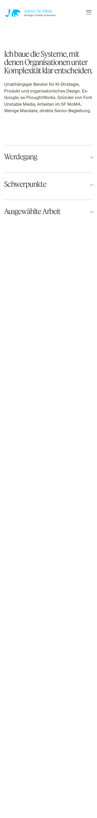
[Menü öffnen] (88, 12)
